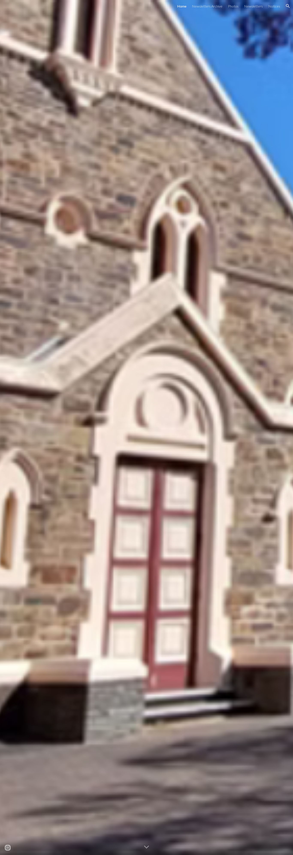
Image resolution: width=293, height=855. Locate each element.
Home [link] (181, 6)
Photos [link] (233, 6)
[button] (288, 6)
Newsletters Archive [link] (207, 6)
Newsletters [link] (253, 6)
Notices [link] (274, 6)
